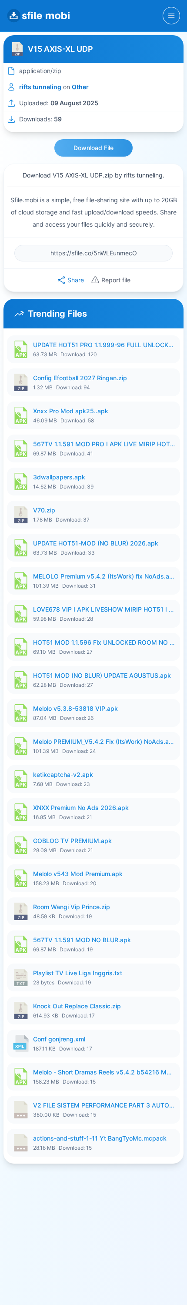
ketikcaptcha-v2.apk (63, 774)
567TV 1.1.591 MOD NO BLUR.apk (82, 940)
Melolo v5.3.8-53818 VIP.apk (75, 708)
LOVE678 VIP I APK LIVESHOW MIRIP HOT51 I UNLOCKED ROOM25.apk (104, 609)
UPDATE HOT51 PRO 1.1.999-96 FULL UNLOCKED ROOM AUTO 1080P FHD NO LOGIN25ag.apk (104, 344)
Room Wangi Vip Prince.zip (71, 906)
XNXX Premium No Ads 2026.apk (81, 807)
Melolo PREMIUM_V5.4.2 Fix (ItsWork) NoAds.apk (104, 741)
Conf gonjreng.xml (59, 1039)
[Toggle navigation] (171, 15)
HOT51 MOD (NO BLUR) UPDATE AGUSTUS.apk (102, 675)
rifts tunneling (40, 86)
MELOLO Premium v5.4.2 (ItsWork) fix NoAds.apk (104, 576)
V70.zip (44, 510)
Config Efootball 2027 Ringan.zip (80, 377)
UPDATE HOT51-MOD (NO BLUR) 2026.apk (95, 543)
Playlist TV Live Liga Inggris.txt (77, 973)
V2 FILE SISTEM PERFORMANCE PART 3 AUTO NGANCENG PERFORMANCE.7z (104, 1105)
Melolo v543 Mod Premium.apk (78, 873)
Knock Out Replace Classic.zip (77, 1006)
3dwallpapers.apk (59, 477)
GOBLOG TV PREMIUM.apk (72, 840)
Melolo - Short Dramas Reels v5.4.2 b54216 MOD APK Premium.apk (104, 1072)
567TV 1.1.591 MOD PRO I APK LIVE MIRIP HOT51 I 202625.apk (104, 444)
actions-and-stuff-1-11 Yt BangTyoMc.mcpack (100, 1138)
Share (75, 280)
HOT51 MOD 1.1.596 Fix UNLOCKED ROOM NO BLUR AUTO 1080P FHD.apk (104, 642)
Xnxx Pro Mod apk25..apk (70, 411)
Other (80, 86)
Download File (93, 147)
